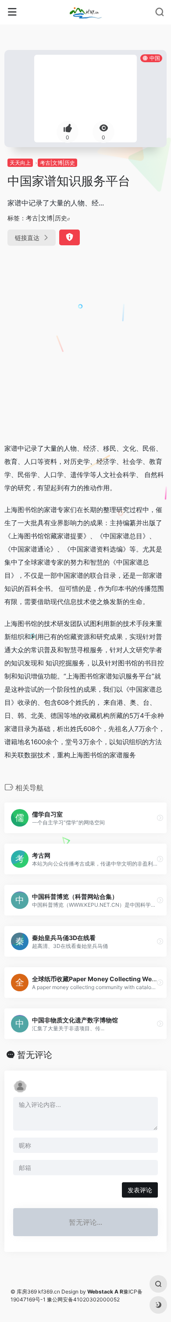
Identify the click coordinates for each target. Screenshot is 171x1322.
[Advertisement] (85, 346)
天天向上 (20, 162)
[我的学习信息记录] (85, 12)
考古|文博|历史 (57, 162)
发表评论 (140, 1190)
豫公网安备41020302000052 (83, 1299)
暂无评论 (34, 1055)
